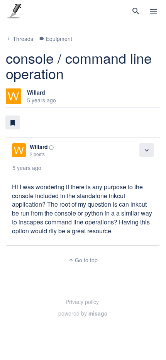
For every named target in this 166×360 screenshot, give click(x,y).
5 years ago (26, 168)
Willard (36, 92)
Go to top (83, 260)
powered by (83, 313)
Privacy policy (82, 302)
